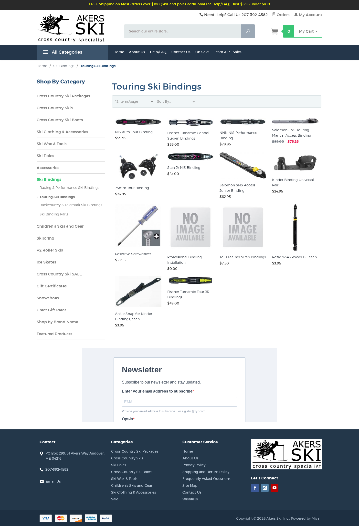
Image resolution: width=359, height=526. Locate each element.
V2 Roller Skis (50, 250)
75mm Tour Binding (132, 188)
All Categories (66, 52)
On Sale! (202, 52)
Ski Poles (45, 155)
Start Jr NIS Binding (183, 167)
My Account (310, 14)
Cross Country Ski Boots (60, 119)
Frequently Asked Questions (206, 478)
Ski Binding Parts (54, 214)
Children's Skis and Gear (60, 226)
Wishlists (190, 499)
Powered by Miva (305, 518)
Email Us (53, 481)
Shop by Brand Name (57, 321)
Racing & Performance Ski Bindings (69, 187)
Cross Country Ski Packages (63, 95)
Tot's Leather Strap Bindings (243, 257)
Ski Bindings (49, 179)
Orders (283, 14)
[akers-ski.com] (77, 33)
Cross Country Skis (55, 107)
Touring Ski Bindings (57, 197)
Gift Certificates (52, 285)
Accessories (48, 167)
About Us (137, 52)
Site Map (190, 485)
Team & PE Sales (228, 52)
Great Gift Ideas (51, 309)
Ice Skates (46, 262)
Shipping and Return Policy (205, 472)
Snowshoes (48, 297)
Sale (114, 499)
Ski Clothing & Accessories (62, 131)
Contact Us (180, 52)
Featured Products (54, 333)
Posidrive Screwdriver (133, 254)
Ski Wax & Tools (52, 143)
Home (119, 52)
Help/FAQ (158, 52)
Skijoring (45, 238)
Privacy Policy (193, 465)
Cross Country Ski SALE (59, 274)
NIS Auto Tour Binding (134, 132)
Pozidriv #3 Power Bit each (294, 257)
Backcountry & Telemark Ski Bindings (71, 205)
